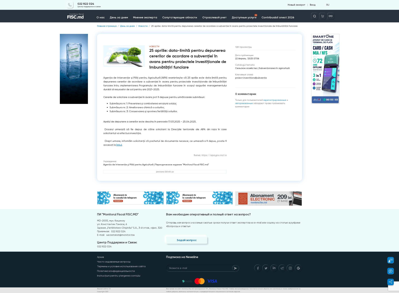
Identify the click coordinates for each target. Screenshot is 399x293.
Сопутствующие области (179, 17)
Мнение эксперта (145, 17)
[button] (389, 260)
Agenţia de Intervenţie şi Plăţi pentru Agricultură (128, 164)
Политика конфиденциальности (116, 271)
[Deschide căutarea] (314, 16)
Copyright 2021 (102, 291)
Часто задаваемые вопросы (113, 261)
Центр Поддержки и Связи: (117, 242)
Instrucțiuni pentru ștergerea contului (118, 275)
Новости (143, 26)
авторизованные (244, 103)
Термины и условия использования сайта (121, 266)
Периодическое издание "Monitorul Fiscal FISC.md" (182, 164)
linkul (119, 144)
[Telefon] (70, 5)
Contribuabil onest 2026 (278, 17)
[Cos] (322, 16)
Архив (100, 257)
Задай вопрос (187, 240)
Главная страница (107, 26)
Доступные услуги (244, 16)
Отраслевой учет (214, 17)
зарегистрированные (274, 100)
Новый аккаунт (296, 5)
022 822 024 (85, 3)
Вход (312, 5)
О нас (100, 17)
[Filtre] (330, 16)
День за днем (119, 17)
